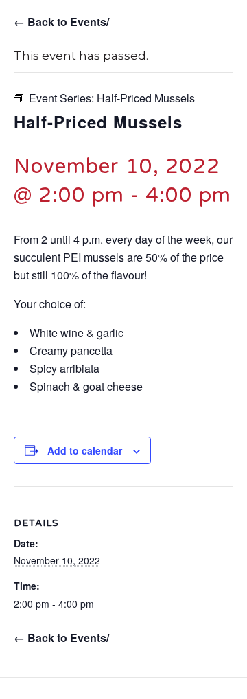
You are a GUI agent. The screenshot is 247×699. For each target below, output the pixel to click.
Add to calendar (84, 451)
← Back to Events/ (61, 22)
